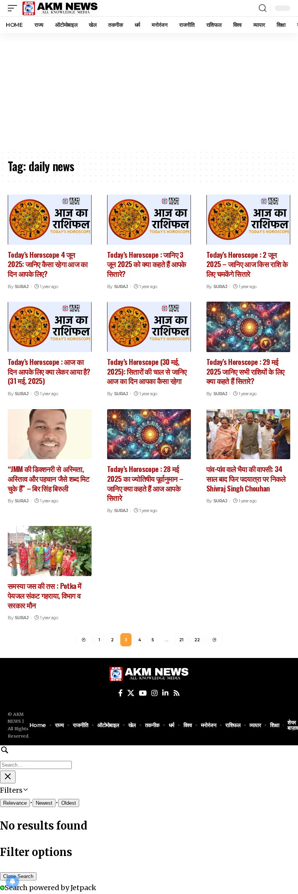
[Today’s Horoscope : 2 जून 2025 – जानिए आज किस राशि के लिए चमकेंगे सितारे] (248, 219)
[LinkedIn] (165, 693)
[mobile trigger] (14, 8)
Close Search (18, 876)
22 (197, 639)
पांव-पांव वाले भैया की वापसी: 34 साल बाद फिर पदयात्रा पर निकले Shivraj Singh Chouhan (246, 478)
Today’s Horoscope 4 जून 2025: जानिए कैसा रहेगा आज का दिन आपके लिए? (48, 264)
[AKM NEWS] (60, 8)
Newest (44, 803)
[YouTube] (143, 693)
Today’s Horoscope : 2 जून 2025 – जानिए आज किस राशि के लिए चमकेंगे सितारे (247, 264)
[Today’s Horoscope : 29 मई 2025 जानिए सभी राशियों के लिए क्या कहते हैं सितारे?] (248, 327)
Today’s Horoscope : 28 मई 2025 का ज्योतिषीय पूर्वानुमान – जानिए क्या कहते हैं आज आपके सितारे (145, 483)
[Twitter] (130, 693)
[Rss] (176, 693)
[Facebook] (120, 693)
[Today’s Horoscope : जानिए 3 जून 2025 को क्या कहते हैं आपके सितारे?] (149, 219)
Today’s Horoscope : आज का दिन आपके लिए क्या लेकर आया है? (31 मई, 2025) (49, 371)
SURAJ (22, 286)
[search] (263, 8)
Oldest (68, 803)
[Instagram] (154, 693)
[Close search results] (8, 777)
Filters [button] (24, 791)
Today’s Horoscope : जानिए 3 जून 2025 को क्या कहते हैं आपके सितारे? (146, 264)
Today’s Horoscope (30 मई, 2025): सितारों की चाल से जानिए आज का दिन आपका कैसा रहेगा (147, 371)
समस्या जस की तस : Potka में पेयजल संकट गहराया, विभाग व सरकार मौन (44, 595)
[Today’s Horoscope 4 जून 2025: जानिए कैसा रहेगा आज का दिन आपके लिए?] (50, 219)
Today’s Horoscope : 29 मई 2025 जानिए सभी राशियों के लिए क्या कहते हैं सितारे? (245, 371)
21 (181, 639)
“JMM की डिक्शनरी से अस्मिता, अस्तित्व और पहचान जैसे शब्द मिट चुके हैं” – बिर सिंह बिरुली (49, 478)
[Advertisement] (149, 91)
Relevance (15, 803)
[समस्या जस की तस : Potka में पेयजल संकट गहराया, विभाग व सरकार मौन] (50, 551)
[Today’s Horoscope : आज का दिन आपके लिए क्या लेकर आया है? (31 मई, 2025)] (50, 327)
